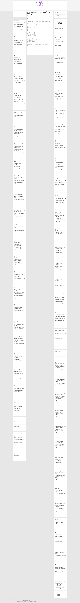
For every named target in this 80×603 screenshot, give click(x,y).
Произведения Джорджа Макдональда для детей (18, 269)
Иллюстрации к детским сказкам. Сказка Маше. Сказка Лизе (60, 272)
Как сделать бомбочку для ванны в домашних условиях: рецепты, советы (60, 472)
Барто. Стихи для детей (17, 36)
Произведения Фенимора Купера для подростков (19, 144)
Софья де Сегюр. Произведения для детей (19, 341)
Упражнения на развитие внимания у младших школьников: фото (60, 568)
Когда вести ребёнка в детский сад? (59, 245)
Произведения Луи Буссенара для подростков (19, 152)
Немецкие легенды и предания (19, 404)
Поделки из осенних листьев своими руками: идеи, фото (59, 466)
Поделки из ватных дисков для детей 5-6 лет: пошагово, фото (59, 401)
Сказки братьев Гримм (58, 193)
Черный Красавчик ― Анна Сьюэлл (18, 317)
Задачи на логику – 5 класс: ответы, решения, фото (59, 572)
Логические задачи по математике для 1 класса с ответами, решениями (60, 556)
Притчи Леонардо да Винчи (18, 373)
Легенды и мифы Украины (18, 395)
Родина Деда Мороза (58, 252)
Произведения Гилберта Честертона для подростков (18, 138)
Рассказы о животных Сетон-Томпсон (18, 217)
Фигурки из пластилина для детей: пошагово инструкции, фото (60, 427)
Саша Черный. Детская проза (18, 194)
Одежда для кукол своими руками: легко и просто (60, 439)
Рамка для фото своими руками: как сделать (60, 469)
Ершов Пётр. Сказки (58, 72)
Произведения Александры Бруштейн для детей (18, 242)
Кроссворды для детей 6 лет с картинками (59, 546)
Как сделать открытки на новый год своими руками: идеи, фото (60, 514)
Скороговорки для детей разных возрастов (19, 18)
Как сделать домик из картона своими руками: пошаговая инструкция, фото (59, 376)
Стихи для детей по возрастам (18, 99)
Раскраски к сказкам (58, 530)
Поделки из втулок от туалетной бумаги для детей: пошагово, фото (60, 420)
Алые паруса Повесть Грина (18, 175)
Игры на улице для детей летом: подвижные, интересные (60, 588)
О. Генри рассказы (17, 166)
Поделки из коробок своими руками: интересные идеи (59, 445)
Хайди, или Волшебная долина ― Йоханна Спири (19, 325)
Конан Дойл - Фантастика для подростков (59, 216)
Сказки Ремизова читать (58, 131)
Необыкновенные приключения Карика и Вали (60, 106)
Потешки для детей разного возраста (18, 27)
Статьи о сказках (16, 421)
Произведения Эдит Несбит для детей (19, 161)
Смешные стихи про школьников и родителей (19, 354)
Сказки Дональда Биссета (59, 117)
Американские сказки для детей (60, 312)
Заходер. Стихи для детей (18, 44)
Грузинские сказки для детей (59, 303)
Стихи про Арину (16, 91)
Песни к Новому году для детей (19, 439)
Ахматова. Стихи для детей (18, 74)
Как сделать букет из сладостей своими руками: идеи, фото (60, 394)
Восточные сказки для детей (59, 291)
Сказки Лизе (57, 68)
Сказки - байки (57, 47)
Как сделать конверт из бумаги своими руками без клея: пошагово (59, 413)
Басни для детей (16, 367)
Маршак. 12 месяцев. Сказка (59, 182)
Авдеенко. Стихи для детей (18, 82)
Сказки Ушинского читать (59, 96)
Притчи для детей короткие (18, 369)
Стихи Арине (16, 93)
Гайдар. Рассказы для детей (18, 124)
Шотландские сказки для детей (60, 310)
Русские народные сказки (59, 186)
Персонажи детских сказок (59, 62)
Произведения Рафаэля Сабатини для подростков (18, 155)
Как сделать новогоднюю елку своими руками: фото (59, 509)
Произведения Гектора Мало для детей (19, 266)
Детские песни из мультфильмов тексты (19, 451)
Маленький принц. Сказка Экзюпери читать (59, 94)
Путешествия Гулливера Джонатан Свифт (59, 103)
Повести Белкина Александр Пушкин (18, 116)
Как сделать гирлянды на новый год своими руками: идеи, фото (60, 503)
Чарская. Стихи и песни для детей (19, 80)
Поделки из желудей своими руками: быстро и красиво (59, 482)
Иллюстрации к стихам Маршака (60, 274)
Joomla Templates (70, 602)
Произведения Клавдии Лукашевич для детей (17, 245)
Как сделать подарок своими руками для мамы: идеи (59, 460)
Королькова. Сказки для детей (59, 138)
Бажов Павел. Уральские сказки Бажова (60, 196)
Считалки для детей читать (18, 107)
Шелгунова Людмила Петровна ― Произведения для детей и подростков (19, 302)
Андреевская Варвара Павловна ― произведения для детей (19, 298)
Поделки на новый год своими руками (59, 511)
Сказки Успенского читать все (59, 184)
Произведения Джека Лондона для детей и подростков (19, 130)
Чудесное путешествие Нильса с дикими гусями (60, 33)
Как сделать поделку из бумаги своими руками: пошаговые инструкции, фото (60, 397)
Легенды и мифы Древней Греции (19, 400)
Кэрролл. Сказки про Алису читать (59, 91)
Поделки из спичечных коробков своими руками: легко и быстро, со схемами (60, 448)
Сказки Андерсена (58, 156)
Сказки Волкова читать (58, 78)
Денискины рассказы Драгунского (19, 172)
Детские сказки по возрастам (59, 129)
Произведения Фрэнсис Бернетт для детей (19, 254)
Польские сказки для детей (59, 322)
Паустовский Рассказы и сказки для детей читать (19, 185)
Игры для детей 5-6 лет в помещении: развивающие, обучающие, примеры (59, 575)
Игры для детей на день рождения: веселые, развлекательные (58, 584)
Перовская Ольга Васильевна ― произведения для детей (19, 305)
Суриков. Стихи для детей (18, 63)
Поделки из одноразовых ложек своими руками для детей (60, 485)
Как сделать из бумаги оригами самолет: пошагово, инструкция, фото (60, 384)
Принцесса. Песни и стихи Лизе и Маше (19, 103)
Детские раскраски (58, 532)
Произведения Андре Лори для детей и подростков (19, 136)
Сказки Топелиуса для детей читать (59, 136)
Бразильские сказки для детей (59, 320)
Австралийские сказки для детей (60, 318)
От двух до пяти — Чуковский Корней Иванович (59, 346)
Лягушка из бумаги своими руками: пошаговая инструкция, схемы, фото (60, 417)
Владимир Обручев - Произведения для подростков (60, 221)
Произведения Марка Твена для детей (19, 127)
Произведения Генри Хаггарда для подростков (19, 158)
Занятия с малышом (58, 250)
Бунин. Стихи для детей (17, 61)
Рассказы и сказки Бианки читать (19, 199)
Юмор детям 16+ (16, 351)
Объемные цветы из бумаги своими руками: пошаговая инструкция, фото (59, 404)
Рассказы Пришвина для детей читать (19, 214)
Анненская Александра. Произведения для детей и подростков (18, 248)
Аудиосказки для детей (17, 15)
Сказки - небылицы (58, 45)
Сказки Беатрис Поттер (58, 37)
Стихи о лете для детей (17, 95)
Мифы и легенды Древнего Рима (19, 402)
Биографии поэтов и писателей (60, 354)
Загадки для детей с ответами (18, 101)
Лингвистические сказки (58, 143)
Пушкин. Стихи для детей (18, 22)
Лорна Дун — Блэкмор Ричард (18, 330)
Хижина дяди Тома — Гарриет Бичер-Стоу (18, 332)
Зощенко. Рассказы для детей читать (18, 239)
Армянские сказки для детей (59, 308)
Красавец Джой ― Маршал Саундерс (18, 322)
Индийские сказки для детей (59, 314)
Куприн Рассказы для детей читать (18, 227)
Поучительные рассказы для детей (18, 201)
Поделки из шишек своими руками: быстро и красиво (59, 442)
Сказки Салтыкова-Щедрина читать (59, 82)
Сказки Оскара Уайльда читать (60, 88)
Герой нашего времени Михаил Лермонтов (19, 122)
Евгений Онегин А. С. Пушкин (18, 118)
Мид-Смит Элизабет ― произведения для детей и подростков (18, 263)
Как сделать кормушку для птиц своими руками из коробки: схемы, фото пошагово (60, 366)
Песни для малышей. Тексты (18, 453)
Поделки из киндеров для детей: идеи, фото (60, 479)
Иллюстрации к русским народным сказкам (58, 270)
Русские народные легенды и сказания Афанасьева (18, 391)
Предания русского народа (18, 385)
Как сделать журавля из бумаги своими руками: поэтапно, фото (60, 387)
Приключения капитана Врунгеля (19, 189)
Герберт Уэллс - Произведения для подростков (60, 213)
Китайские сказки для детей (59, 297)
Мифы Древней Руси (17, 383)
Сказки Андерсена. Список (59, 158)
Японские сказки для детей (59, 295)
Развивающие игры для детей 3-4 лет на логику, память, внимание (60, 578)
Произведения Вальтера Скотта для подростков (19, 150)
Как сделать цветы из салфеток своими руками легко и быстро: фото (60, 390)
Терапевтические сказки (59, 145)
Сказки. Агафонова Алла (59, 198)
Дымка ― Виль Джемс (17, 319)
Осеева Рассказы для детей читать (18, 296)
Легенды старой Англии (17, 410)
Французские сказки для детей (59, 301)
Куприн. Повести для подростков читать (19, 231)
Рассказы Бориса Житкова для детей (19, 197)
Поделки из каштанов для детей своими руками (60, 500)
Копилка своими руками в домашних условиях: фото (59, 430)
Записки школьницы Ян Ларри (18, 274)
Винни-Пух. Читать (58, 70)
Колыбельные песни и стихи (18, 429)
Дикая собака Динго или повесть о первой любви (19, 170)
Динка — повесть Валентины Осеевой (18, 290)
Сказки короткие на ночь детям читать (60, 122)
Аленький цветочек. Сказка (59, 174)
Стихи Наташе (16, 89)
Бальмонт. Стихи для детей (18, 51)
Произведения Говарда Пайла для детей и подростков (18, 204)
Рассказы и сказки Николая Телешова (18, 178)
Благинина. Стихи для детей (18, 38)
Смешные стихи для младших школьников (18, 357)
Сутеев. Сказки (57, 180)
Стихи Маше (16, 84)
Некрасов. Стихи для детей (18, 59)
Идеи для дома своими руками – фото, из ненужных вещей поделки (60, 380)
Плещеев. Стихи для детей (18, 65)
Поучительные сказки (58, 149)
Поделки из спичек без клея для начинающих (60, 451)
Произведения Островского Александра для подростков (18, 236)
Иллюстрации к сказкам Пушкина (58, 267)
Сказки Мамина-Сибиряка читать (60, 76)
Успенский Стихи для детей (18, 46)
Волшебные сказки (58, 178)
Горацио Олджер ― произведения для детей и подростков (19, 211)
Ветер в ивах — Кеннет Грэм (59, 200)
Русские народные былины (59, 162)
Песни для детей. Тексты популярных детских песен (18, 437)
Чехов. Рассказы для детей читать (19, 224)
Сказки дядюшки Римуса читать (60, 147)
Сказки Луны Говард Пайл (59, 35)
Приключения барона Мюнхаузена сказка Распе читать (60, 99)
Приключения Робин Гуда (18, 408)
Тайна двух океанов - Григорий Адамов (60, 230)
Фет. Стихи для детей (17, 57)
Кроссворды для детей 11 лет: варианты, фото (59, 553)
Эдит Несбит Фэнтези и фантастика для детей (58, 227)
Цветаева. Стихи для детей (18, 72)
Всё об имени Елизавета (59, 333)
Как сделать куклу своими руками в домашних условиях (60, 494)
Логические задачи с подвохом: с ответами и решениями (60, 565)
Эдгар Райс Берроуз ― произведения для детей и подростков (18, 207)
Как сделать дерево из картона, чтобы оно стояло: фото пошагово (60, 373)
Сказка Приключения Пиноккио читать (60, 111)
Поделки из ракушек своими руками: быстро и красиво (59, 457)
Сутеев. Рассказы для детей (18, 280)
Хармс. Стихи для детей (18, 76)
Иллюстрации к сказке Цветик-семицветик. (59, 261)
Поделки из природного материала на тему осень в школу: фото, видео (60, 463)
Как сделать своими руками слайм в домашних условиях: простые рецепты (60, 370)
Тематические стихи (17, 20)
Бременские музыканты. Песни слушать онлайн (19, 448)
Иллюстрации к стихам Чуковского (58, 277)
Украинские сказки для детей (59, 299)
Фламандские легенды (17, 412)
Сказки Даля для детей (58, 74)
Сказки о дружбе (57, 39)
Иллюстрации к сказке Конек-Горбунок (59, 264)
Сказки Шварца (57, 164)
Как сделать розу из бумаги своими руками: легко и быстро (60, 454)
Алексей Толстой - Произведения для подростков (60, 210)
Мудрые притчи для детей (18, 371)
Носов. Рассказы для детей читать (19, 278)
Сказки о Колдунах (58, 52)
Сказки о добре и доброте (59, 41)
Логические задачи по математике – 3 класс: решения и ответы (60, 559)
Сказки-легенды (57, 43)
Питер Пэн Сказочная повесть (59, 113)
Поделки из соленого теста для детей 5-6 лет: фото (60, 432)
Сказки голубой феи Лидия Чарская (59, 133)
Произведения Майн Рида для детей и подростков (18, 147)
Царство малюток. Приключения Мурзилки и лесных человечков (60, 58)
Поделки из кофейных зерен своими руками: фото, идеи (59, 410)
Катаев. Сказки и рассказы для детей (59, 167)
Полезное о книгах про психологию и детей (58, 341)
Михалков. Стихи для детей (18, 34)
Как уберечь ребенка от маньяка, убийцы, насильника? (60, 248)
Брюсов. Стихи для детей (18, 55)
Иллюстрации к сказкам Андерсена (58, 280)
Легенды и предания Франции (18, 406)
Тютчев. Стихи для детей (18, 53)
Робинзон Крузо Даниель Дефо (19, 310)
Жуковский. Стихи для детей (18, 24)
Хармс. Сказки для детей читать (60, 124)
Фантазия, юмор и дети (58, 242)
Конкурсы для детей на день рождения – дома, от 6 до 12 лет (60, 581)
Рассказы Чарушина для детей (19, 180)
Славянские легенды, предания (19, 393)
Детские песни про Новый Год (18, 442)
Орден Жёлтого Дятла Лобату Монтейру (59, 55)
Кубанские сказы (16, 276)
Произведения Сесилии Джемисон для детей (18, 260)
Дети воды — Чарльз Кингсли (59, 202)
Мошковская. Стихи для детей (18, 40)
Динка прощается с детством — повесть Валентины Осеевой (19, 293)
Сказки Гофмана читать (58, 80)
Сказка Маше (57, 64)
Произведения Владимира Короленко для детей (18, 308)
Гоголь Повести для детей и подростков (18, 183)
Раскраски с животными (58, 534)
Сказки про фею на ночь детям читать (60, 127)
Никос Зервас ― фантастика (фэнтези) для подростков (59, 233)
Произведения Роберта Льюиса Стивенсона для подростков (19, 141)
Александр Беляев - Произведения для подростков (60, 219)
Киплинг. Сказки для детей (59, 169)
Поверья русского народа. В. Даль (19, 388)
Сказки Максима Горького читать (60, 151)
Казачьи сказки (57, 188)
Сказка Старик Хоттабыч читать (60, 108)
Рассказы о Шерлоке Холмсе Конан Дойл (18, 314)
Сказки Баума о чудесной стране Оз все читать (60, 141)
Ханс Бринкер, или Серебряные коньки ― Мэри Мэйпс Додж (19, 336)
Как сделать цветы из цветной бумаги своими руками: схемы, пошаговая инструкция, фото (59, 362)
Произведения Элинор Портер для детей (19, 251)
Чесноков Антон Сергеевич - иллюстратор (59, 523)
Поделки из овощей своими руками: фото (59, 488)
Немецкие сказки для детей (59, 293)
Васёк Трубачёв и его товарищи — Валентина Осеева (19, 287)
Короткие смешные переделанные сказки (17, 360)
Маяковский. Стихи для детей (18, 70)
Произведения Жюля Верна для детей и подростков (19, 133)
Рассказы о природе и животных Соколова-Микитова (19, 222)
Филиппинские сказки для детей (60, 316)
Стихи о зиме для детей (17, 97)
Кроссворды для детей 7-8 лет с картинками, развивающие (60, 549)
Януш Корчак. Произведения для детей (19, 344)
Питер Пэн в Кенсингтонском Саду (60, 115)
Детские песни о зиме (17, 444)
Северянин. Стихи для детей (18, 78)
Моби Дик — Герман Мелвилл (18, 338)
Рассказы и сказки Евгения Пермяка (18, 272)
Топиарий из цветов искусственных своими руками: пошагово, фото (60, 423)
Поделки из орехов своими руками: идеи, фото (59, 491)
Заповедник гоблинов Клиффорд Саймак (60, 224)
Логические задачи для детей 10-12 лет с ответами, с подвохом (60, 562)
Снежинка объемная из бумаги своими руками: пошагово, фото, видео (60, 476)
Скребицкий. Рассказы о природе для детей (19, 219)
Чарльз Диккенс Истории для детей (18, 192)
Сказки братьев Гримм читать (59, 160)
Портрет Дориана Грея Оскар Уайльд (18, 164)
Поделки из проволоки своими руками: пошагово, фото (59, 497)
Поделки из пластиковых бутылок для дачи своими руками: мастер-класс (60, 436)
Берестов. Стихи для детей (18, 42)
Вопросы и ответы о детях (59, 343)
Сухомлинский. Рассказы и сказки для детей (19, 233)
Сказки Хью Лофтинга (58, 60)
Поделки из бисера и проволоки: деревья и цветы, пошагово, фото (60, 407)
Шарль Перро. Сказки (58, 176)
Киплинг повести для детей (18, 168)
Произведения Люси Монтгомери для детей (19, 257)
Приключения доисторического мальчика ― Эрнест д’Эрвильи (19, 328)
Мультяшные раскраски (58, 536)
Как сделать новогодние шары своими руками (59, 506)
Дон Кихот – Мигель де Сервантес (19, 312)
